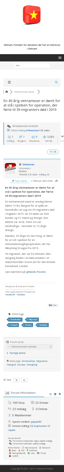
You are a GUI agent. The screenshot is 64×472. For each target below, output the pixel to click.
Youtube (21, 294)
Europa (28, 325)
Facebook (10, 294)
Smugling (43, 325)
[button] (59, 57)
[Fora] (6, 91)
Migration (33, 319)
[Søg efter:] (32, 65)
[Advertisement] (33, 37)
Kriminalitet (16, 319)
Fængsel (14, 325)
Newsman (33, 130)
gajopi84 (36, 421)
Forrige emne (16, 353)
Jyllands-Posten (36, 271)
